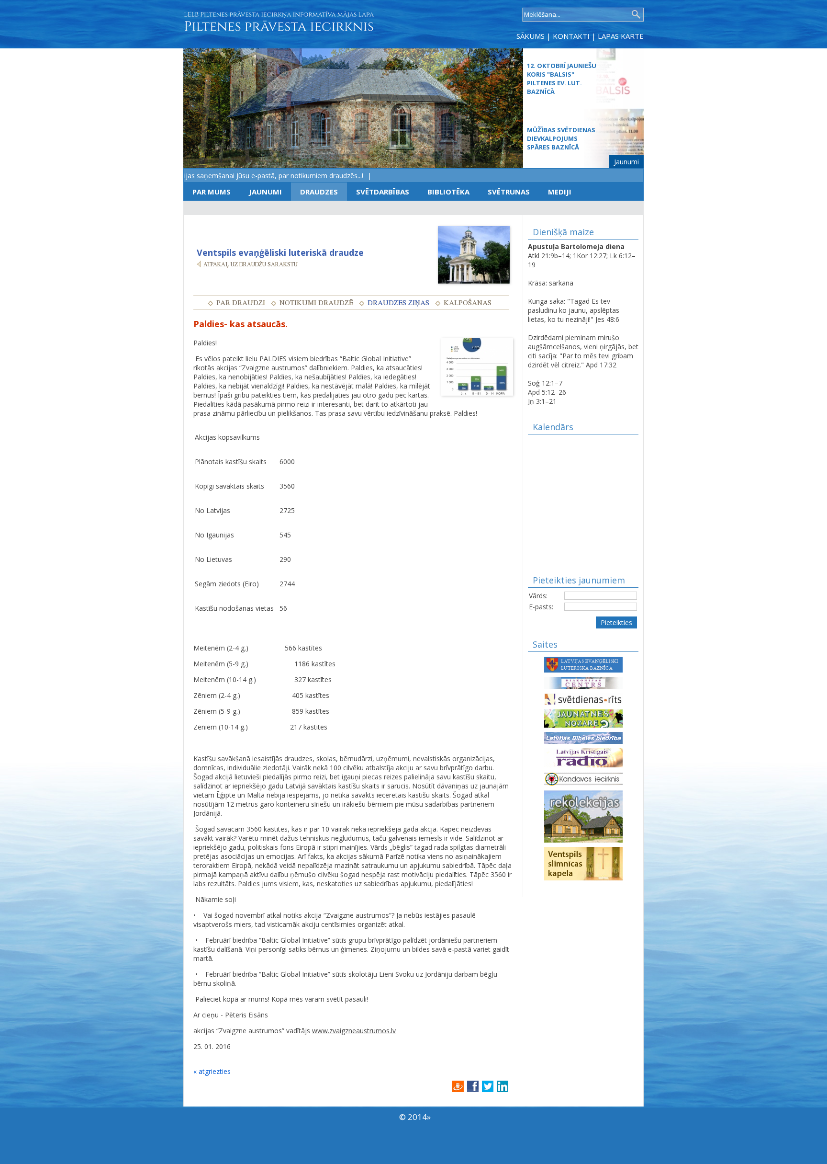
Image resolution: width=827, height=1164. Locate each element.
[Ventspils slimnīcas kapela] (583, 862)
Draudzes (319, 191)
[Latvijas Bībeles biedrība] (583, 737)
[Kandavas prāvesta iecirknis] (583, 778)
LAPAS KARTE (621, 36)
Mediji (559, 191)
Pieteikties (616, 622)
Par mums (211, 191)
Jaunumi (626, 161)
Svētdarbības (382, 191)
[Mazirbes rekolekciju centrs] (583, 815)
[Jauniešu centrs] (583, 717)
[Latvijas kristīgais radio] (583, 757)
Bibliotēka (448, 191)
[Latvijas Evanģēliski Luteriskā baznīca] (583, 663)
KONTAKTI (571, 36)
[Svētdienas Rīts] (583, 698)
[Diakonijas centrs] (583, 681)
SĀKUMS (530, 36)
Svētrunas (509, 191)
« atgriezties (212, 1071)
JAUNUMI (265, 191)
